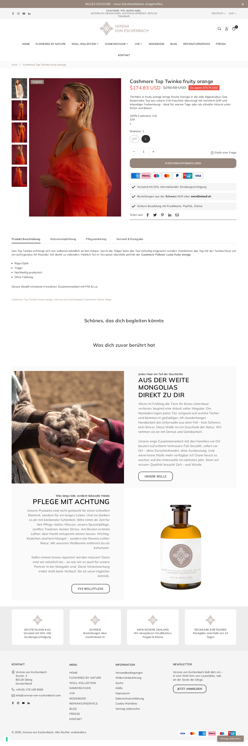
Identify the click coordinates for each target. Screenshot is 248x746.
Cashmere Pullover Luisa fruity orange (166, 254)
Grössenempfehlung (63, 239)
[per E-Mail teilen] (177, 215)
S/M (134, 139)
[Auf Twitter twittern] (155, 215)
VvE (137, 43)
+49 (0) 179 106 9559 (30, 689)
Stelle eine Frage (225, 152)
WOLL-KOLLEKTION (83, 43)
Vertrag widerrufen (127, 708)
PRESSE (221, 43)
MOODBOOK (156, 43)
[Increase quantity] (153, 151)
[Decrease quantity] (134, 151)
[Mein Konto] (226, 28)
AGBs (119, 688)
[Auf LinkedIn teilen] (169, 215)
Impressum (122, 693)
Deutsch (217, 13)
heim (14, 64)
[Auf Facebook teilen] (147, 215)
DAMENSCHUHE (115, 43)
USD (231, 13)
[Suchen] (219, 28)
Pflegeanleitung (96, 239)
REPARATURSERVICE (196, 43)
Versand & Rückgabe (129, 239)
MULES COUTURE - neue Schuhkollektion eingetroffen (124, 4)
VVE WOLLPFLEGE (90, 588)
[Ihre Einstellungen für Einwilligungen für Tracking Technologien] (6, 739)
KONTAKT (124, 55)
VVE (72, 693)
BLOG (173, 43)
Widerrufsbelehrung (128, 677)
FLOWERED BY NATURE (51, 43)
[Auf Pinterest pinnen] (162, 215)
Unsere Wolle (156, 476)
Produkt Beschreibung (26, 239)
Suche (119, 683)
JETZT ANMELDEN (189, 689)
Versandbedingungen (129, 672)
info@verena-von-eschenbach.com (38, 695)
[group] (75, 147)
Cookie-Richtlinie (126, 703)
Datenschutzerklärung (129, 698)
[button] (115, 148)
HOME (26, 43)
